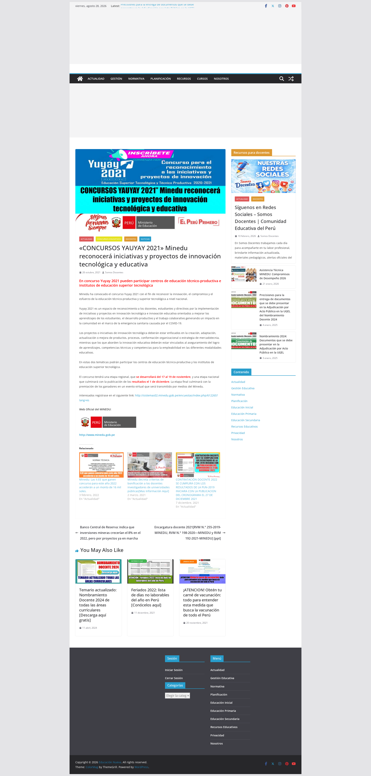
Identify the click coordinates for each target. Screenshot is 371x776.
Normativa (136, 78)
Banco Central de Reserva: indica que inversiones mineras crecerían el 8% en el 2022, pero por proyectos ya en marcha (110, 532)
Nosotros (221, 78)
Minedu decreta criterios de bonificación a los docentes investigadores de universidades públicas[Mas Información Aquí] (149, 485)
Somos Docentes (114, 272)
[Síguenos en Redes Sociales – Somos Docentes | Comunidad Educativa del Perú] (263, 176)
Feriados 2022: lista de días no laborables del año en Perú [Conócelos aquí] (150, 597)
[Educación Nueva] (80, 78)
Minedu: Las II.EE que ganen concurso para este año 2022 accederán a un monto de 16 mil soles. (100, 485)
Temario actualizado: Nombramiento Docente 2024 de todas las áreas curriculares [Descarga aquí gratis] (98, 605)
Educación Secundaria (245, 420)
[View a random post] (291, 78)
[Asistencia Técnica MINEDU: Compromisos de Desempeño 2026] (243, 277)
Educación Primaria (243, 414)
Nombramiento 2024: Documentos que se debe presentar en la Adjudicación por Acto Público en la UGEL (276, 344)
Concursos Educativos (109, 239)
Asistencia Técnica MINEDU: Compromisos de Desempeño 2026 (275, 274)
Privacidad (238, 433)
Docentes (131, 239)
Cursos (202, 78)
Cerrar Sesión (174, 678)
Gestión (116, 78)
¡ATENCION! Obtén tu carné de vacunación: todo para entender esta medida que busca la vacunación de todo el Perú (202, 602)
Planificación (161, 78)
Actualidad (96, 78)
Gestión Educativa (242, 388)
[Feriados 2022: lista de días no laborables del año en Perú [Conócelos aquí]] (150, 562)
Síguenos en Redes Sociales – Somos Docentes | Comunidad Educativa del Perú (260, 217)
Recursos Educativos (244, 426)
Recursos (184, 78)
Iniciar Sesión (174, 670)
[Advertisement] (185, 37)
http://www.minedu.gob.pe (97, 435)
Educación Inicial (242, 407)
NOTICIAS (145, 239)
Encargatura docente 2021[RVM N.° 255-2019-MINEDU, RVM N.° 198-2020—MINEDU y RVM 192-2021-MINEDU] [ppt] (187, 532)
